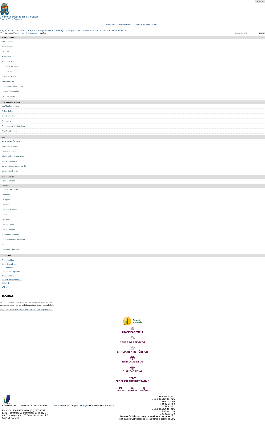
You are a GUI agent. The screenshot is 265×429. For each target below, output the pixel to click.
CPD (4, 302)
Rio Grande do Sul (9, 268)
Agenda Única (77, 30)
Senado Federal (8, 275)
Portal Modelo (53, 405)
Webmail (5, 283)
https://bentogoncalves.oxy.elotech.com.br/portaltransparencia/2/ (26, 309)
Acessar (260, 1)
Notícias (123, 30)
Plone (111, 405)
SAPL (4, 287)
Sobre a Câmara (8, 37)
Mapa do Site (112, 25)
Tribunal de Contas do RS (12, 279)
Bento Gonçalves (9, 264)
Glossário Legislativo (59, 30)
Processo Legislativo (11, 102)
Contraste (145, 25)
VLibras (154, 25)
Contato (136, 25)
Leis (3, 137)
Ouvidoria (114, 30)
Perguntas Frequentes (38, 30)
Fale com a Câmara (99, 30)
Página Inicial (6, 30)
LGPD (87, 30)
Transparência (20, 30)
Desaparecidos (8, 260)
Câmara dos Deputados (11, 272)
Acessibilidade (125, 25)
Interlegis (83, 405)
